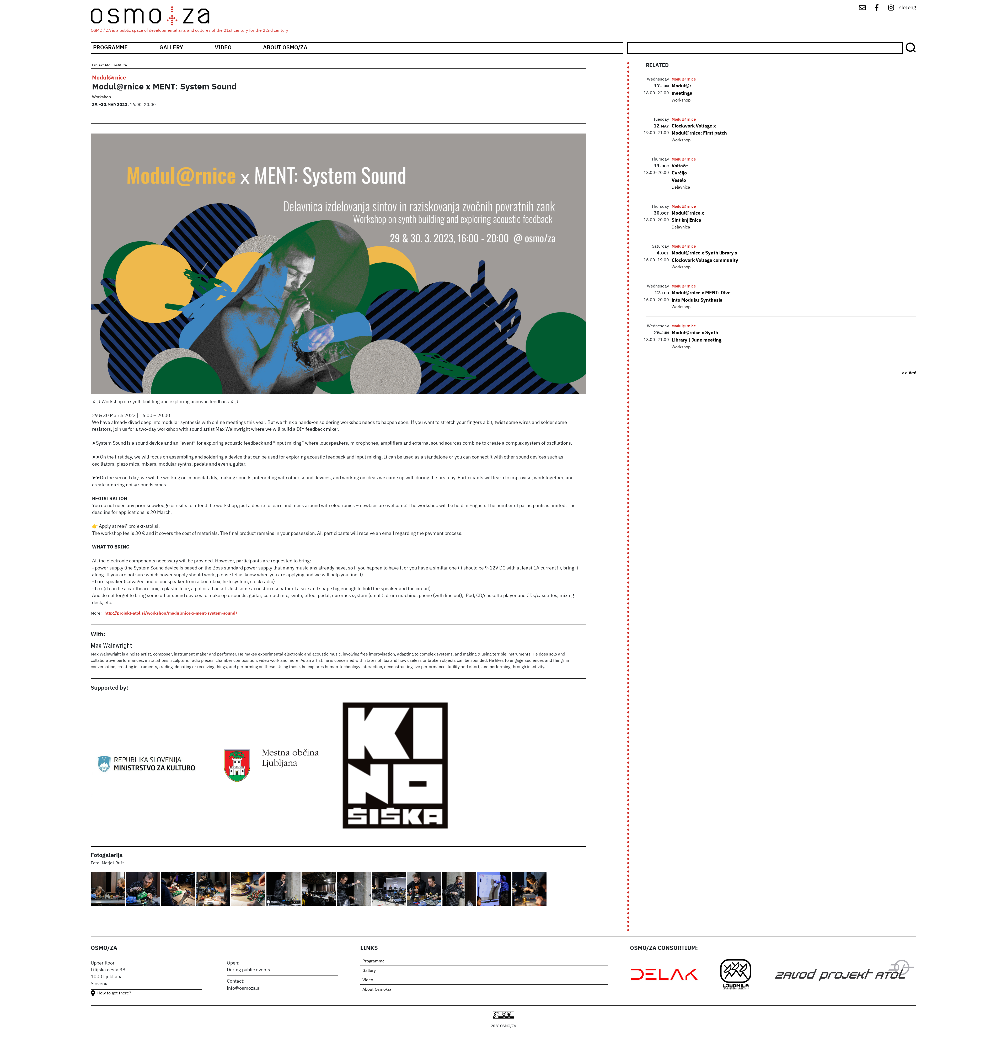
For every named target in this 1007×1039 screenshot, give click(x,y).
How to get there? (114, 993)
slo (902, 7)
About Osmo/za (285, 48)
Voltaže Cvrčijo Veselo (680, 173)
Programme (110, 48)
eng (912, 7)
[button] (108, 889)
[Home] (155, 16)
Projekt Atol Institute (109, 65)
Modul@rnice (109, 78)
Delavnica (681, 187)
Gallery (171, 48)
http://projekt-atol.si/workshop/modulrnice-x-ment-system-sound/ (170, 613)
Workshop (101, 97)
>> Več (909, 373)
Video (223, 48)
